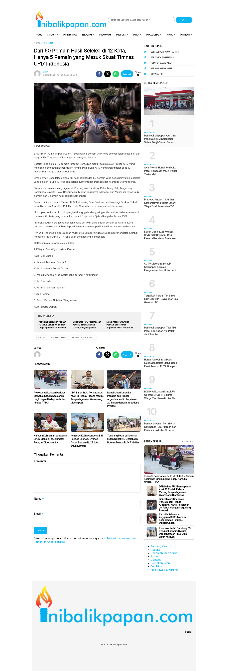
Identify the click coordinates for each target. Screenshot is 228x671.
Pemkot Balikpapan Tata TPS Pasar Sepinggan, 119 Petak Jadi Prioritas (160, 331)
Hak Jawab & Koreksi (164, 569)
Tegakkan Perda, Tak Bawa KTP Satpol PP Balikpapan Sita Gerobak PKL (161, 299)
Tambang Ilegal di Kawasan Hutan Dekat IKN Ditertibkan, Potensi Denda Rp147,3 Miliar (123, 439)
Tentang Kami (159, 546)
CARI (184, 20)
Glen (45, 71)
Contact (156, 559)
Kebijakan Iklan (160, 563)
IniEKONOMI (105, 34)
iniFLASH (51, 34)
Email (38, 513)
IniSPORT (121, 34)
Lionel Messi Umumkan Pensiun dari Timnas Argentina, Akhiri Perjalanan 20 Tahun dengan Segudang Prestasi (123, 399)
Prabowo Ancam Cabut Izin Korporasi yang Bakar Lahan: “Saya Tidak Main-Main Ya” (160, 203)
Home (39, 34)
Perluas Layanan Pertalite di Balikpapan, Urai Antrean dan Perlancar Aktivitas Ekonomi (160, 427)
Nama (39, 498)
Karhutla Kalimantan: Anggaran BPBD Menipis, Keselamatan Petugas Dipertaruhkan (50, 439)
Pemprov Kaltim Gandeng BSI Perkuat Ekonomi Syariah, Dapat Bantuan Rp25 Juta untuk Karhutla (175, 532)
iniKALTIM (87, 34)
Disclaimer (157, 566)
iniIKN (136, 34)
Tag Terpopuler (154, 46)
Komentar (40, 461)
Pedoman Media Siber (165, 553)
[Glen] (38, 355)
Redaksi (155, 549)
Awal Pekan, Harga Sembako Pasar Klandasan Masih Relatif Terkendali (160, 171)
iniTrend (185, 34)
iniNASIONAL (152, 34)
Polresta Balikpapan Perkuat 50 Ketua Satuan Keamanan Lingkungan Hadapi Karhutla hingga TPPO (169, 479)
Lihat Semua (187, 441)
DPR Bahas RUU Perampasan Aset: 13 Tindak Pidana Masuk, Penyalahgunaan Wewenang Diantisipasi (175, 490)
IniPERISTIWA (70, 34)
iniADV (170, 34)
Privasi (155, 556)
